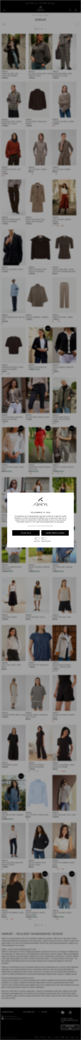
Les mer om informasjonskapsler (40, 526)
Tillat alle (26, 533)
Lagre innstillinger (55, 533)
